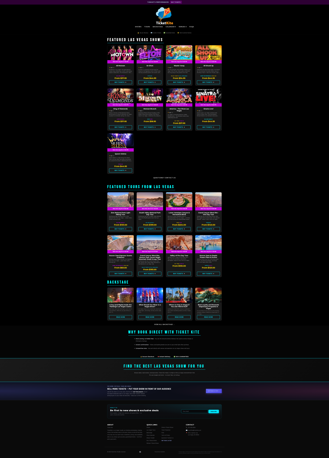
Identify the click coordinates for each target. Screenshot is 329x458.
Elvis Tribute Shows (152, 440)
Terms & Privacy (166, 435)
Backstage (158, 27)
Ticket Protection (166, 430)
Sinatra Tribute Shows (167, 427)
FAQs (191, 27)
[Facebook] (140, 452)
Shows (138, 27)
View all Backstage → (164, 324)
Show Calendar (151, 435)
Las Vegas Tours (151, 430)
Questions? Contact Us (164, 178)
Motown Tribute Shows (153, 443)
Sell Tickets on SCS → (214, 391)
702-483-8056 (192, 427)
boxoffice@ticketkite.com (194, 430)
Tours (147, 27)
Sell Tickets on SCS (167, 440)
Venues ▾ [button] (183, 27)
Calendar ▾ (171, 27)
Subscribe (214, 411)
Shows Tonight (150, 438)
